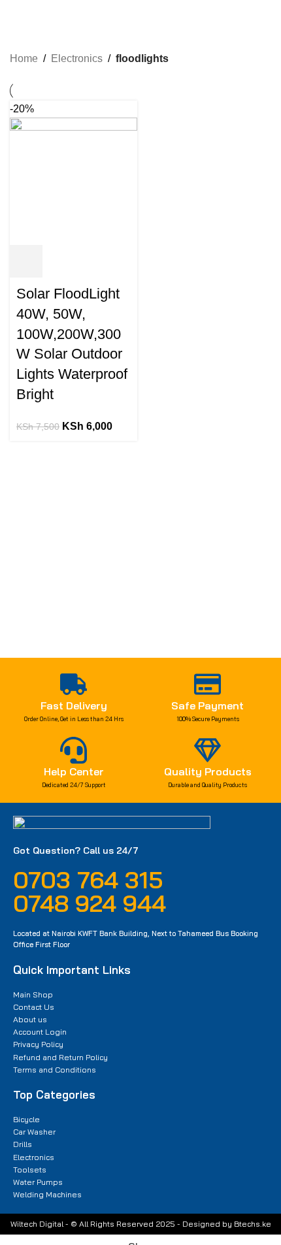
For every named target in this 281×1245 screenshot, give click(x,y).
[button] (26, 261)
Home (24, 58)
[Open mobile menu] (15, 22)
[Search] (127, 22)
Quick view (61, 261)
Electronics (77, 58)
